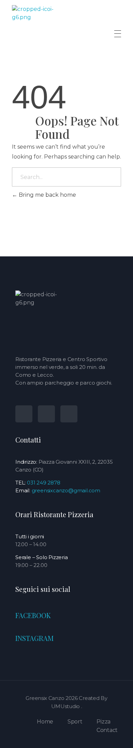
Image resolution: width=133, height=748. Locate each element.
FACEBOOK (33, 615)
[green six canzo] (40, 33)
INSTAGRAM (34, 638)
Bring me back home (46, 195)
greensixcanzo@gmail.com (66, 490)
